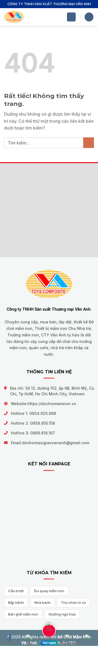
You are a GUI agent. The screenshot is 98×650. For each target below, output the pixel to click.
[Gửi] (88, 142)
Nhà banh (42, 602)
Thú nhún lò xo (73, 602)
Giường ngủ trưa (62, 614)
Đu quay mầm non (49, 591)
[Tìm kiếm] (89, 16)
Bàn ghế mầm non (23, 614)
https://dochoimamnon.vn (51, 403)
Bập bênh (16, 602)
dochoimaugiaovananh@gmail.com (55, 442)
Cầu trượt (16, 591)
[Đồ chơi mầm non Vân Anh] (14, 17)
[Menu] (71, 16)
